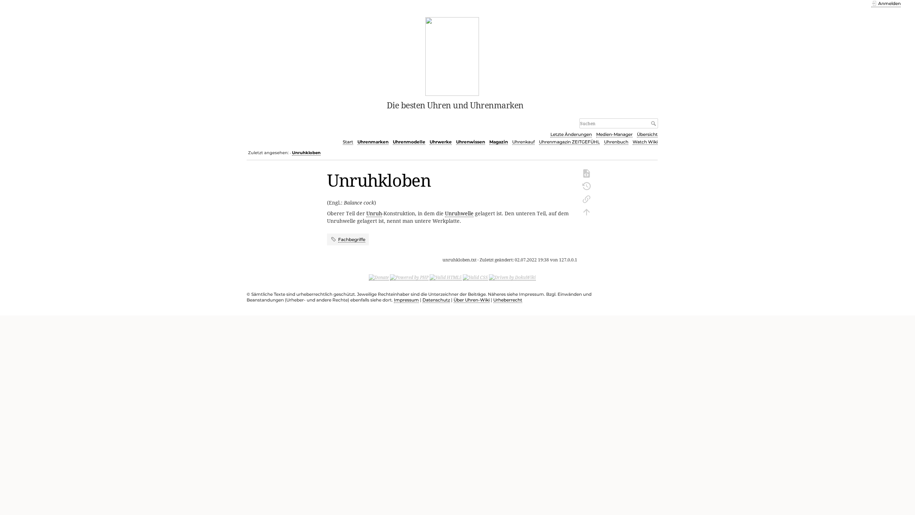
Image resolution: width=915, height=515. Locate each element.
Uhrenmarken (373, 141)
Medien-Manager (614, 134)
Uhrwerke (441, 141)
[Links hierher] (586, 198)
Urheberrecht (507, 300)
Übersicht (647, 134)
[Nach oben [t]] (586, 211)
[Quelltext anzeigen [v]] (586, 172)
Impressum (406, 300)
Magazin (498, 141)
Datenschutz (436, 300)
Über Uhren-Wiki (472, 300)
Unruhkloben (306, 152)
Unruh (374, 213)
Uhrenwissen (470, 141)
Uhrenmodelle (409, 141)
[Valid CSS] (475, 277)
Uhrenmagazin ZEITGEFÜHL (569, 141)
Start (348, 141)
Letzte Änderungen (571, 134)
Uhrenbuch (616, 141)
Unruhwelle (459, 213)
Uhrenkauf (523, 141)
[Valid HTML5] (446, 277)
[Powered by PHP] (409, 277)
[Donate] (379, 277)
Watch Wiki (645, 141)
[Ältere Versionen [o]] (586, 185)
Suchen (654, 123)
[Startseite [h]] (452, 56)
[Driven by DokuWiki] (512, 277)
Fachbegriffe (351, 239)
